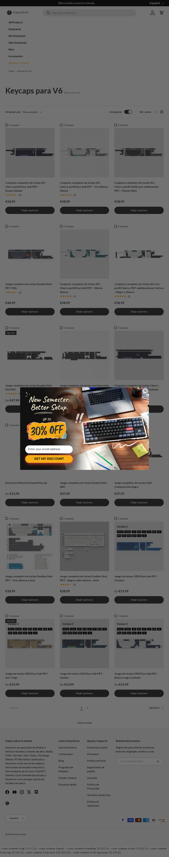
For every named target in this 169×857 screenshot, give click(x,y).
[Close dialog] (145, 391)
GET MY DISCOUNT (49, 459)
